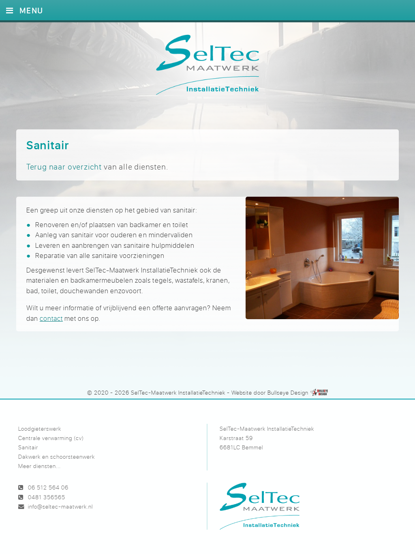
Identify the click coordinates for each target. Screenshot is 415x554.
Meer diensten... (39, 466)
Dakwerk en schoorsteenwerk (56, 456)
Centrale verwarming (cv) (51, 438)
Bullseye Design (287, 392)
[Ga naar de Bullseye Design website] (319, 392)
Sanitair (28, 447)
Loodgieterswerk (39, 428)
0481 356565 (46, 497)
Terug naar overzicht (64, 166)
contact (51, 318)
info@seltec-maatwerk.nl (60, 506)
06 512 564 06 (48, 487)
